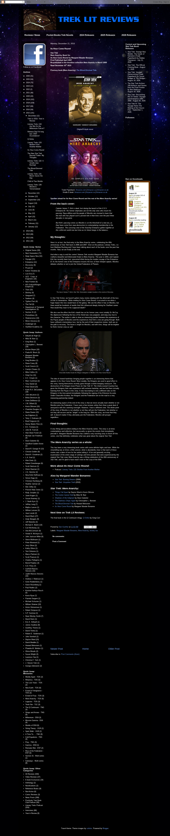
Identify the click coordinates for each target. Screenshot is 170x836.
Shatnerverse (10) (32, 318)
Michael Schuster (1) (33, 601)
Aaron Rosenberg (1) (33, 585)
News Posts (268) (32, 797)
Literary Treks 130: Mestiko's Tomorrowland (34, 187)
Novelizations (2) (31, 786)
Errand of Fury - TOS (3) (34, 696)
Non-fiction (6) (30, 791)
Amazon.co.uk (103, 190)
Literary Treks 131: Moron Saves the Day (35, 176)
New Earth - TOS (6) (33, 688)
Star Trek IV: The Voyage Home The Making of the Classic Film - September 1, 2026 (136, 108)
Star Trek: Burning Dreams (65, 479)
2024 (28, 83)
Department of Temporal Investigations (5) (34, 308)
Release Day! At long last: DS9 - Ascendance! (35, 134)
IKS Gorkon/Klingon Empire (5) (33, 286)
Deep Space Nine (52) (33, 256)
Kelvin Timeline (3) (32, 271)
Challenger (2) (30, 324)
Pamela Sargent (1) (32, 598)
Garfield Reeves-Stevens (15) (31, 570)
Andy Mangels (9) (32, 519)
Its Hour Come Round (63, 506)
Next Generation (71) (33, 253)
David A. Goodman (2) (33, 455)
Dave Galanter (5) (32, 441)
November (32, 193)
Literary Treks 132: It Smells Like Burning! (35, 163)
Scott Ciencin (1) (31, 366)
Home (85, 648)
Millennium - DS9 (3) (33, 717)
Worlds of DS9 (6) (32, 725)
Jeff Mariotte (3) (31, 522)
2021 (28, 93)
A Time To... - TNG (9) (33, 734)
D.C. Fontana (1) (31, 427)
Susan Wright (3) (31, 654)
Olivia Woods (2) (31, 651)
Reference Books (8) (33, 789)
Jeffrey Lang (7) (31, 504)
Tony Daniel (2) (31, 384)
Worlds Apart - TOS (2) (34, 677)
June (30, 210)
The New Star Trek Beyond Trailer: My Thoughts (35, 155)
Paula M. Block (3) (32, 352)
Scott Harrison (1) (32, 466)
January (31, 227)
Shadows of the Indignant (64, 498)
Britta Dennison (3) (32, 398)
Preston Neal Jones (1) (34, 490)
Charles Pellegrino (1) (33, 560)
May (30, 213)
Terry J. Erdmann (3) (33, 418)
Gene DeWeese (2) (32, 401)
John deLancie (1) (32, 395)
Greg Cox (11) (30, 375)
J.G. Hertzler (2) (31, 472)
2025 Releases (108, 35)
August (31, 203)
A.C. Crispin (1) (31, 378)
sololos (89, 828)
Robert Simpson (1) (32, 610)
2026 (28, 76)
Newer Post (56, 648)
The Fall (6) (29, 304)
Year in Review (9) (32, 813)
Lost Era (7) (29, 274)
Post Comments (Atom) (70, 654)
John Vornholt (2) (31, 637)
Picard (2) (29, 268)
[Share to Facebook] (92, 527)
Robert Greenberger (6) (34, 463)
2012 (28, 238)
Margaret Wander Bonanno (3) (32, 356)
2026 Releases (129, 35)
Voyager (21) (30, 259)
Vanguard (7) (30, 295)
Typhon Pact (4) (31, 301)
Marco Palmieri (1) (32, 554)
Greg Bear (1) (30, 342)
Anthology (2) (30, 783)
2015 (28, 113)
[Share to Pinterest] (95, 527)
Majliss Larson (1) (32, 507)
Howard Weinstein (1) (33, 645)
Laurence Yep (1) (31, 657)
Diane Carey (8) (31, 363)
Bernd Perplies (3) (32, 563)
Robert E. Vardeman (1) (34, 634)
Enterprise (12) (31, 262)
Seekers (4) (29, 298)
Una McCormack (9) (33, 531)
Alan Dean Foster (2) (33, 433)
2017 (28, 106)
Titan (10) (29, 290)
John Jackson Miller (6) (34, 537)
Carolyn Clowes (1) (32, 369)
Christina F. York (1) (33, 660)
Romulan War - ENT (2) (34, 748)
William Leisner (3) (32, 510)
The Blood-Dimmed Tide (86, 70)
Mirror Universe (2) (32, 321)
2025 (28, 79)
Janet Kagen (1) (31, 496)
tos (96, 531)
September (32, 200)
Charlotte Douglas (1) (33, 409)
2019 (28, 99)
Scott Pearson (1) (32, 557)
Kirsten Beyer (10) (32, 349)
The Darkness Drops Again (65, 501)
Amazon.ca (91, 190)
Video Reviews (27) (32, 777)
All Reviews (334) (32, 774)
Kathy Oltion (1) (31, 548)
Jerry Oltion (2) (31, 545)
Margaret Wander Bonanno (67, 531)
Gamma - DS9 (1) (32, 745)
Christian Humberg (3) (33, 481)
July (30, 206)
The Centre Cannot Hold (64, 495)
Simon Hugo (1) (31, 478)
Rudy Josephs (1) (32, 493)
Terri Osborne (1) (31, 551)
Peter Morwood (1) (32, 542)
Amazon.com (81, 190)
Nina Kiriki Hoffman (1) (34, 475)
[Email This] (85, 527)
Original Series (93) (32, 250)
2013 (28, 234)
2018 (28, 103)
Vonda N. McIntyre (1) (33, 534)
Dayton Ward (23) (32, 639)
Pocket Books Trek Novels (59, 35)
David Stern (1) (31, 619)
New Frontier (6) (31, 282)
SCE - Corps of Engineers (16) (31, 278)
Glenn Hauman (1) (32, 469)
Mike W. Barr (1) (31, 339)
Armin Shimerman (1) (33, 607)
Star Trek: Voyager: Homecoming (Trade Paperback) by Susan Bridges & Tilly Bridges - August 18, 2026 (137, 76)
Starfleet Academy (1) (33, 327)
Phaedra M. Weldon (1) (34, 648)
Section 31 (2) (30, 312)
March (30, 220)
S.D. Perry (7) (30, 566)
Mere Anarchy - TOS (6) (34, 699)
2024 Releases (87, 35)
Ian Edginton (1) (31, 415)
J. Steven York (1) (32, 663)
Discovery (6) (30, 265)
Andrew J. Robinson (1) (34, 579)
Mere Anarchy (83, 531)
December (32, 116)
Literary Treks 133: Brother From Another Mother (81, 470)
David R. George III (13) (34, 449)
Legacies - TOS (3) (32, 702)
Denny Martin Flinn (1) (33, 424)
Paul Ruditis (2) (31, 588)
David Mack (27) (31, 516)
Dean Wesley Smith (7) (34, 616)
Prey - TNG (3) (31, 742)
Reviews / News (32, 35)
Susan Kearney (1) (32, 498)
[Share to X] (90, 527)
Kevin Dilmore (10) (32, 406)
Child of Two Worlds (35, 181)
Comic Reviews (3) (32, 795)
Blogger (105, 828)
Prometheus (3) (31, 315)
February (31, 223)
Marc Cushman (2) (32, 381)
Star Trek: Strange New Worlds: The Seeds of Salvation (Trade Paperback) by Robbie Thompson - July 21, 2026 (137, 57)
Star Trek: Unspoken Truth (65, 482)
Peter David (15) (31, 387)
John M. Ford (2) (31, 430)
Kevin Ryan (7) (31, 596)
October (31, 196)
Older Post (114, 648)
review (92, 531)
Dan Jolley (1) (30, 487)
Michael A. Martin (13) (33, 525)
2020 (28, 96)
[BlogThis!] (87, 527)
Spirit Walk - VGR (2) (33, 731)
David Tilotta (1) (31, 631)
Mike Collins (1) (31, 372)
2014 (28, 231)
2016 (28, 110)
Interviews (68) (31, 810)
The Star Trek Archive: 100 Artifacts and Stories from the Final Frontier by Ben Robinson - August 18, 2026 (137, 87)
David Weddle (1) (32, 642)
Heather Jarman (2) (32, 484)
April (30, 217)
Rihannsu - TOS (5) (32, 680)
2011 (28, 241)
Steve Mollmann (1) (32, 540)
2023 (28, 86)
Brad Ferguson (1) (32, 421)
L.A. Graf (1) (30, 457)
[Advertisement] (85, 625)
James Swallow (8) (32, 625)
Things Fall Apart (61, 492)
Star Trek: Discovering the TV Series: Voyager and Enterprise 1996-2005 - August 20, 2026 (137, 98)
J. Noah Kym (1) (31, 501)
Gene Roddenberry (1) (33, 582)
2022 (28, 89)
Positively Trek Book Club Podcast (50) (33, 801)
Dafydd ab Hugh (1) (32, 336)
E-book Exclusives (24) (34, 780)
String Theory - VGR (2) (34, 728)
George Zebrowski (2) (33, 666)
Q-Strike (86, 518)
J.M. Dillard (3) (31, 403)
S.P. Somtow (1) (31, 613)
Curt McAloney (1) (32, 528)
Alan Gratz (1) (30, 460)
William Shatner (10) (33, 604)
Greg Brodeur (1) (31, 360)
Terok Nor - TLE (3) (32, 704)
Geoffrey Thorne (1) (32, 628)
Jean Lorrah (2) (31, 513)
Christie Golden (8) (32, 452)
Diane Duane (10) (32, 412)
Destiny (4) (29, 293)
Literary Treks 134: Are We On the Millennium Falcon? (35, 126)
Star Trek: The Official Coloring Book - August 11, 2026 (136, 67)
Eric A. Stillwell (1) (32, 622)
